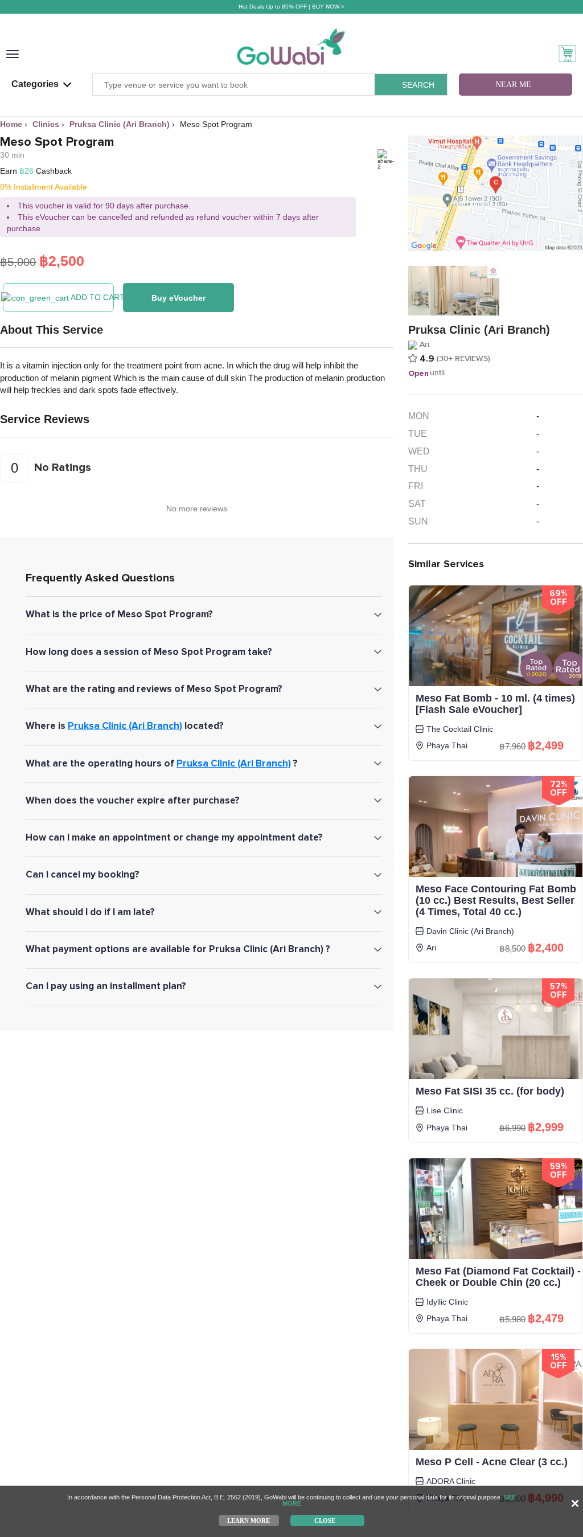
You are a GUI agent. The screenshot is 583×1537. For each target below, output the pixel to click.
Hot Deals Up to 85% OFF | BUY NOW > (291, 6)
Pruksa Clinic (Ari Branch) (125, 726)
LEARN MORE (248, 1520)
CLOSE (324, 1520)
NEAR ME (513, 84)
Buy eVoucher (178, 297)
